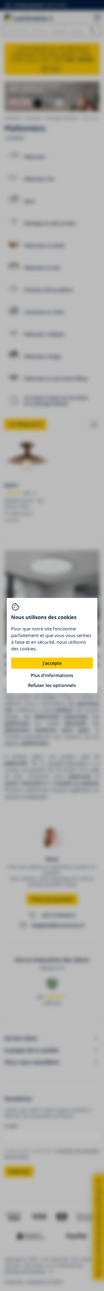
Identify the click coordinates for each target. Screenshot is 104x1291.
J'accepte (52, 663)
